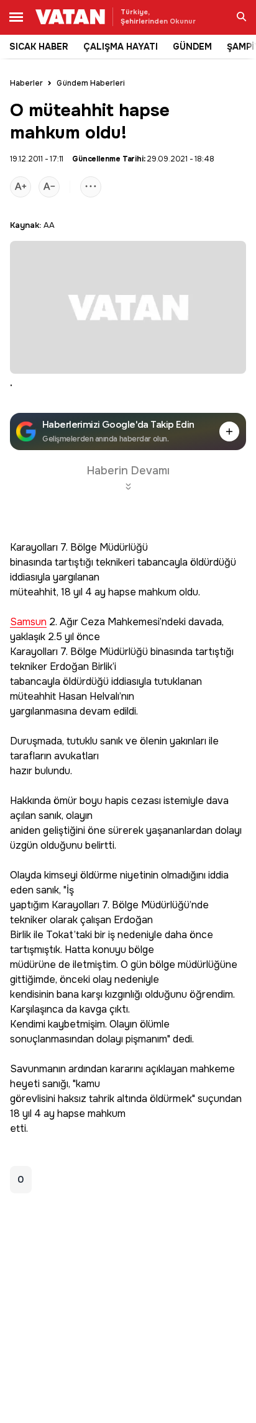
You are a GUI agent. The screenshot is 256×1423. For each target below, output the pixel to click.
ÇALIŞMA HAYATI (120, 46)
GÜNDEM (192, 46)
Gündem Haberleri (91, 83)
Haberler (26, 83)
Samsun (28, 622)
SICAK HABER (38, 46)
